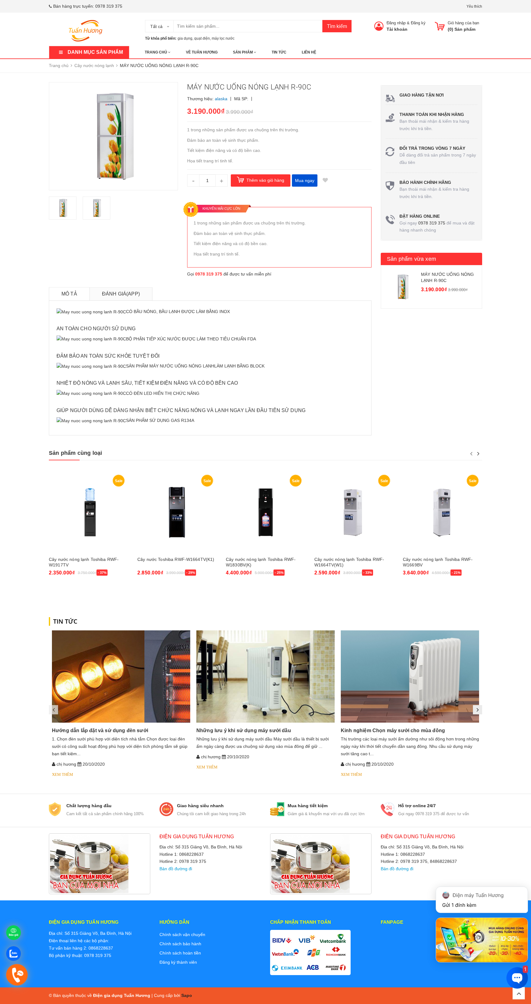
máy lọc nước (223, 38)
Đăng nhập (396, 23)
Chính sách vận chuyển (182, 934)
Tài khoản (397, 29)
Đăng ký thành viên (178, 962)
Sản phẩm (243, 52)
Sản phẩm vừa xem (411, 259)
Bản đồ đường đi (175, 868)
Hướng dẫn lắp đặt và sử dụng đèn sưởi (100, 730)
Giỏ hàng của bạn (463, 23)
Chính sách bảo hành (180, 943)
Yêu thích (474, 6)
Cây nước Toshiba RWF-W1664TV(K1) (175, 559)
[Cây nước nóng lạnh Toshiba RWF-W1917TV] (88, 512)
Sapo (186, 995)
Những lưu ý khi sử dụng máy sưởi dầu (243, 730)
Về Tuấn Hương (202, 52)
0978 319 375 (108, 6)
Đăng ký (418, 23)
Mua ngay (304, 180)
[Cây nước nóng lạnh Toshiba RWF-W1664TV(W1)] (354, 512)
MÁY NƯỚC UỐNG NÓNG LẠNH (181, 365)
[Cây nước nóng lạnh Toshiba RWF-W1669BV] (442, 512)
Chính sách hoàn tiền (180, 952)
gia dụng (185, 38)
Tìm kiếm (337, 26)
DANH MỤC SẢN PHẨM (95, 52)
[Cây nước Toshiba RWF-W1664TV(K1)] (177, 512)
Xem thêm (62, 774)
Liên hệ (309, 52)
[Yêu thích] (325, 180)
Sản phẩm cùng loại (75, 453)
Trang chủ (156, 52)
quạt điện (202, 38)
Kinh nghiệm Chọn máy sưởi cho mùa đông (393, 730)
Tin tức (279, 52)
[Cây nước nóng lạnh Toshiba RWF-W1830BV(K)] (265, 512)
